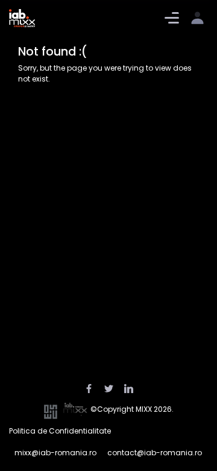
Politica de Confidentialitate (60, 431)
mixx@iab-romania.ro (55, 452)
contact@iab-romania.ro (154, 452)
